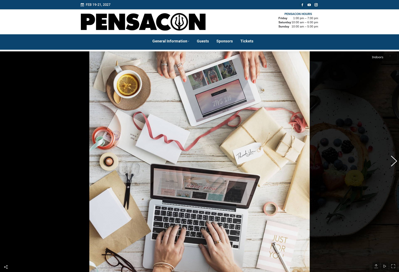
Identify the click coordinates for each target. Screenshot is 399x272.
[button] (7, 162)
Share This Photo (6, 267)
